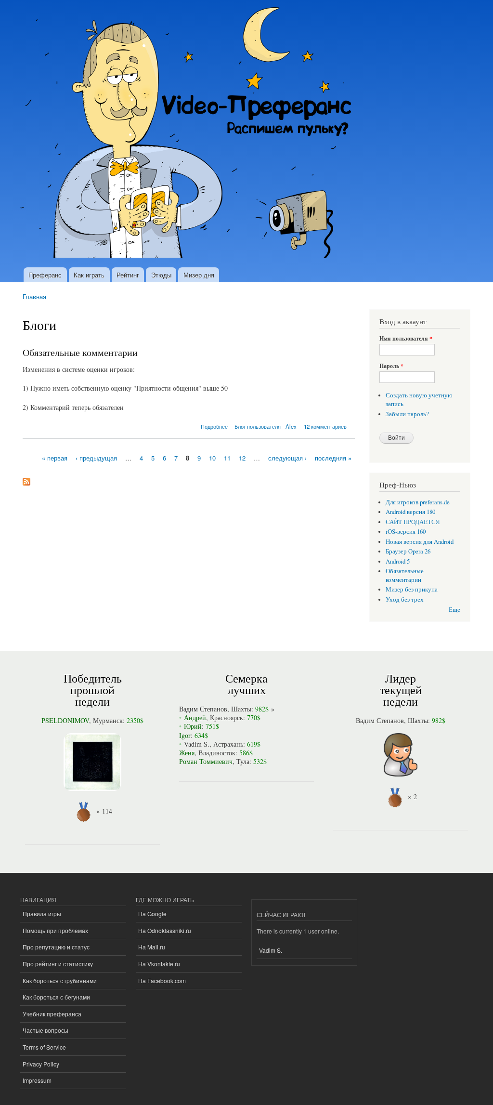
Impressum (37, 1080)
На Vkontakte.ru (159, 964)
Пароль (391, 366)
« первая (54, 457)
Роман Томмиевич (206, 761)
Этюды (161, 274)
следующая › (287, 457)
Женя (187, 752)
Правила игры (42, 913)
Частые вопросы (45, 1030)
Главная (34, 296)
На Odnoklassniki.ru (164, 930)
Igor (185, 735)
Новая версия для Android (420, 542)
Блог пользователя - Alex (265, 426)
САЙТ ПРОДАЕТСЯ (413, 522)
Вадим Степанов (203, 708)
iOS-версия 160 (406, 531)
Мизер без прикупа (412, 589)
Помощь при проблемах (55, 930)
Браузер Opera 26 (408, 551)
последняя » (333, 457)
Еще (454, 609)
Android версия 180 (410, 512)
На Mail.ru (151, 947)
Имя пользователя (405, 338)
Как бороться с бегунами (56, 997)
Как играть (89, 274)
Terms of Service (44, 1047)
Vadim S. (196, 744)
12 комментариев (325, 426)
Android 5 (398, 561)
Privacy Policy (41, 1064)
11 (227, 457)
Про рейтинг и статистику (58, 964)
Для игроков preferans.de (418, 502)
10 (212, 457)
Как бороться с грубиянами (60, 980)
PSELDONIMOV (65, 720)
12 (242, 457)
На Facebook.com (162, 980)
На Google (152, 913)
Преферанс (45, 274)
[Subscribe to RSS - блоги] (26, 479)
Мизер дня (198, 274)
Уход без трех (405, 599)
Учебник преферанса (52, 1014)
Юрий (193, 726)
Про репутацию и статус (56, 947)
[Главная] (189, 133)
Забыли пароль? (407, 414)
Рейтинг (128, 274)
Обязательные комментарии (80, 352)
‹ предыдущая (96, 457)
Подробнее (214, 426)
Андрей (195, 717)
